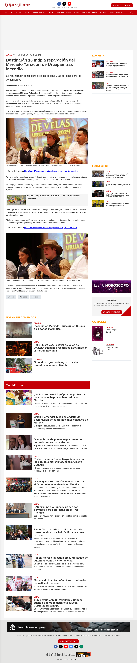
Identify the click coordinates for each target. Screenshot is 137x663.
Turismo (95, 12)
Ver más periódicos (122, 5)
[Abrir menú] (5, 12)
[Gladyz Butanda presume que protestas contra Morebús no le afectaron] (19, 443)
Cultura (76, 12)
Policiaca (20, 12)
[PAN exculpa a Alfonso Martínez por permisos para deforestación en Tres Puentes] (19, 513)
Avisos (111, 12)
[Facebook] (59, 4)
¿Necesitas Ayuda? (68, 641)
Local (12, 12)
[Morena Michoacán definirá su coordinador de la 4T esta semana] (19, 584)
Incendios (35, 297)
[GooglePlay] (81, 646)
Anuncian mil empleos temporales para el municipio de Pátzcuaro (50, 228)
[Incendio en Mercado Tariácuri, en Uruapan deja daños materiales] (19, 330)
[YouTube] (69, 4)
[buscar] (131, 12)
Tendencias (85, 12)
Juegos (119, 12)
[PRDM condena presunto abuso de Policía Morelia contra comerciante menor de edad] (98, 204)
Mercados (23, 297)
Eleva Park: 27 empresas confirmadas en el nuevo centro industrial (51, 171)
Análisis (51, 12)
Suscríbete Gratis (111, 312)
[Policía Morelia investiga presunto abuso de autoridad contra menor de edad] (19, 564)
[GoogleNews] (71, 646)
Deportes (103, 12)
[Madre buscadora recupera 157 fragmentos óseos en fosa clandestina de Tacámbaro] (98, 174)
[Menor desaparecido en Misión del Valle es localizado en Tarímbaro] (98, 184)
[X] (64, 4)
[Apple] (76, 646)
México (28, 12)
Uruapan (11, 297)
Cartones (60, 12)
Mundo (35, 12)
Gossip (68, 12)
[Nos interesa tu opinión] (68, 627)
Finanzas (42, 12)
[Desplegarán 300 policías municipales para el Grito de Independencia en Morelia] (19, 489)
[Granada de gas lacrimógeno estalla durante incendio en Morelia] (19, 365)
